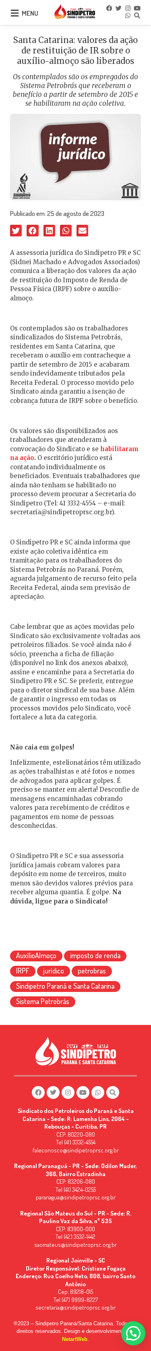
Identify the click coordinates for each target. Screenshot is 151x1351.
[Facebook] (109, 8)
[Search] (137, 15)
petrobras (92, 970)
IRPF (22, 970)
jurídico (53, 970)
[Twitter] (118, 8)
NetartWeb (74, 1339)
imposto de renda (95, 955)
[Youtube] (137, 8)
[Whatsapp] (128, 15)
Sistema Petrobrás (42, 1001)
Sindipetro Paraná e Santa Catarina (65, 985)
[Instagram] (128, 8)
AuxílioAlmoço (36, 955)
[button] (16, 230)
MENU (30, 13)
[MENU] (14, 13)
